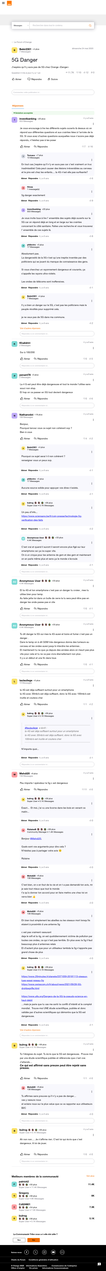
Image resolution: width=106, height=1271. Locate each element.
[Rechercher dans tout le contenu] (90, 25)
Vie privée (33, 1268)
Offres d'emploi (18, 1268)
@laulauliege (31, 727)
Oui (33, 1240)
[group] (70, 72)
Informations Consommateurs (55, 1268)
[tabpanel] (53, 638)
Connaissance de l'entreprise (64, 1266)
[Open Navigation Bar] (4, 3)
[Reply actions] (92, 160)
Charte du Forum (18, 1260)
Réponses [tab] (17, 105)
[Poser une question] (99, 1264)
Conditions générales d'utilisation (43, 1260)
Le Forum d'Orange (23, 42)
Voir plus (90, 1176)
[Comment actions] (93, 124)
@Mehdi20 (35, 838)
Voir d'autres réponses (30, 328)
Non (19, 1240)
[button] (24, 178)
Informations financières (36, 1266)
